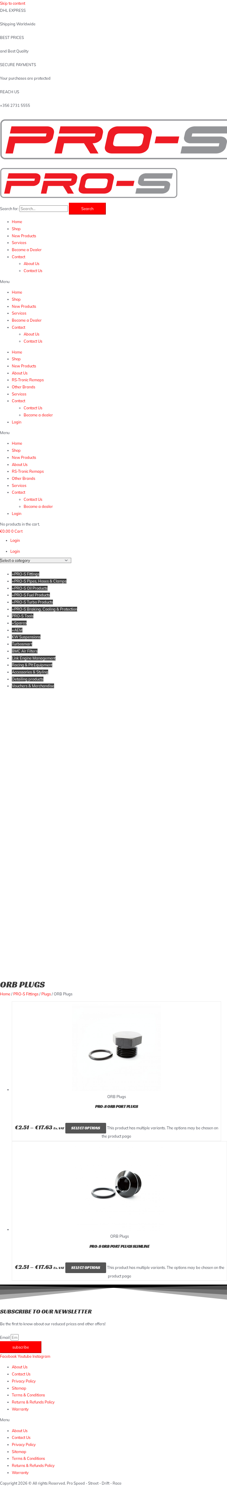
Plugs (46, 994)
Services (19, 242)
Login (16, 422)
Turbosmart (22, 644)
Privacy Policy (24, 1381)
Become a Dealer (27, 249)
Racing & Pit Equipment (32, 664)
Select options (85, 1128)
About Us (31, 263)
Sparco (19, 623)
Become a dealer (38, 415)
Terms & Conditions (28, 1395)
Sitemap (19, 1388)
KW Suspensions (26, 636)
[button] (113, 281)
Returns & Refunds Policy (33, 1402)
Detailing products (27, 679)
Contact (18, 256)
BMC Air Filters (25, 651)
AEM (17, 630)
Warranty (20, 1409)
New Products (24, 235)
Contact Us (33, 270)
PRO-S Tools (22, 616)
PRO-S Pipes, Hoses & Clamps (39, 581)
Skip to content (12, 3)
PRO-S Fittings (25, 574)
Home (17, 221)
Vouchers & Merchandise (33, 685)
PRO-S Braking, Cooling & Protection (44, 609)
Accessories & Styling (30, 672)
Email (5, 1337)
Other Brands (23, 387)
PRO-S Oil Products (30, 588)
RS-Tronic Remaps (28, 379)
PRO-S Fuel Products (31, 595)
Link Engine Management (34, 658)
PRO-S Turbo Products (32, 602)
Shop (16, 228)
